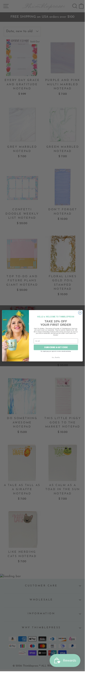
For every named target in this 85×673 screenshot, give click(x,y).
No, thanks (56, 357)
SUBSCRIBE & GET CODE (55, 347)
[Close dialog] (80, 312)
